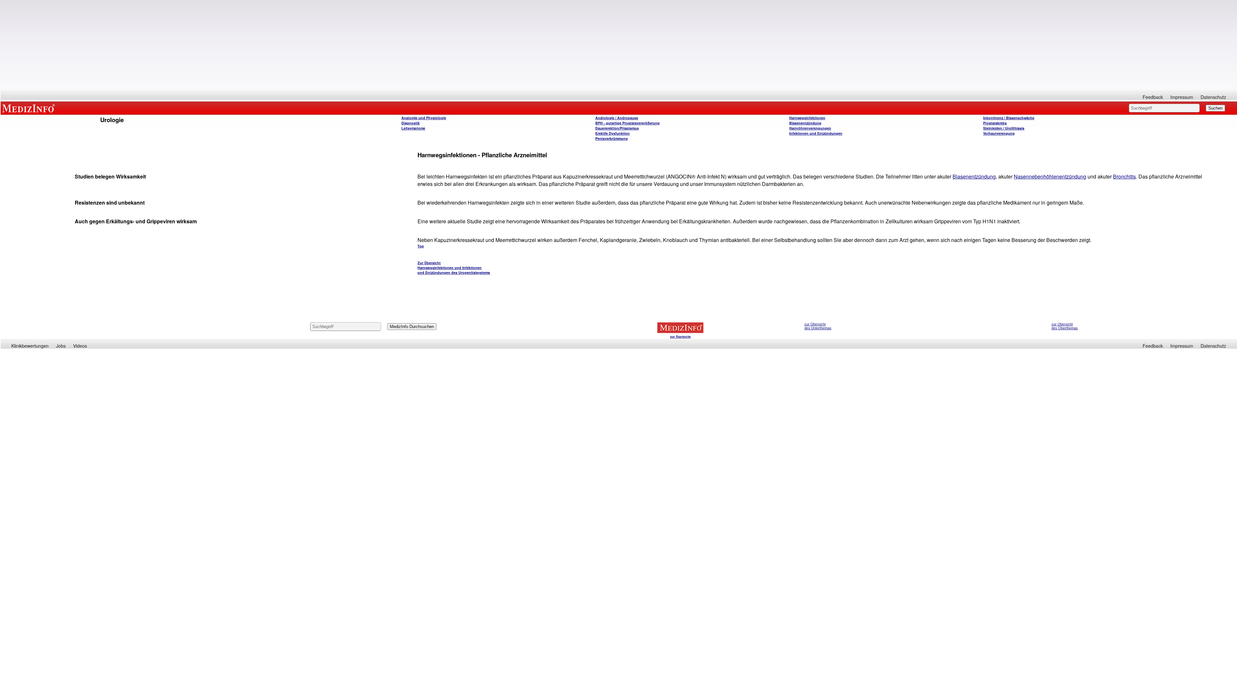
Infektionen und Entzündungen (815, 133)
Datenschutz (1213, 97)
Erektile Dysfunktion (612, 133)
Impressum (1181, 97)
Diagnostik (410, 123)
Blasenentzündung (805, 123)
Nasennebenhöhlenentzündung (1050, 176)
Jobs (61, 346)
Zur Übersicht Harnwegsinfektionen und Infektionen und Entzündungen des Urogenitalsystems (453, 267)
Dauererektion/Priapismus (617, 128)
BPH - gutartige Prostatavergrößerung (627, 123)
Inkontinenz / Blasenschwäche (1008, 117)
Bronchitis (1124, 176)
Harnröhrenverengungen (810, 128)
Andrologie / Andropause (616, 117)
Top (420, 246)
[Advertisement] (619, 45)
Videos (80, 346)
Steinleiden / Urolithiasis (1003, 128)
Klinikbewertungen (30, 346)
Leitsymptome (413, 128)
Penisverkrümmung (611, 138)
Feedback (1153, 97)
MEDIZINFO (30, 108)
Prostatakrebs (995, 123)
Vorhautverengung (999, 133)
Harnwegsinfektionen (807, 117)
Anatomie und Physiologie (423, 117)
